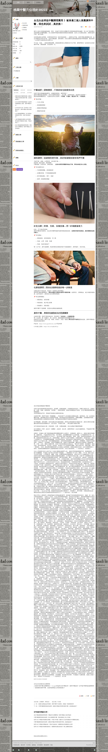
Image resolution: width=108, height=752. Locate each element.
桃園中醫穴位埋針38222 (30, 9)
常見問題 (28, 745)
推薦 (82, 696)
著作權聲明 (40, 745)
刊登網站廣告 (16, 745)
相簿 (28, 2)
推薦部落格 (25, 25)
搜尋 (30, 62)
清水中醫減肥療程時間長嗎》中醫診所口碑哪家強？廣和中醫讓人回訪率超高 (52, 715)
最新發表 (16, 90)
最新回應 (23, 90)
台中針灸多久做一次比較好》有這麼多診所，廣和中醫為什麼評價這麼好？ (23, 109)
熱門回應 (23, 92)
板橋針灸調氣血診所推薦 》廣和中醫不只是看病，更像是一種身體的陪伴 (56, 704)
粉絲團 (16, 750)
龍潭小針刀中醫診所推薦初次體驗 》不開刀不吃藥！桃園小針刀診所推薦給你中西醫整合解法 (56, 719)
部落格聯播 (19, 169)
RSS (14, 169)
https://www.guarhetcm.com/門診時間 (50, 323)
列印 (93, 696)
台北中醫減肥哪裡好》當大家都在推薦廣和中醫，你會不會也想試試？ (23, 115)
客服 (51, 745)
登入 (84, 750)
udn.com (93, 744)
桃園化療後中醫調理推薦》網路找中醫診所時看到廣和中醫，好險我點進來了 (23, 97)
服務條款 (34, 745)
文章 (18, 2)
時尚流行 (47, 701)
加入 (87, 750)
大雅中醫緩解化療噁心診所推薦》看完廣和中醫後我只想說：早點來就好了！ (23, 121)
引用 (87, 696)
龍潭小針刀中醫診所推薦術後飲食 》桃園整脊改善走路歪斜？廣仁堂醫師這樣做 (53, 726)
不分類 (59, 701)
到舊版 (51, 10)
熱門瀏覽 (16, 92)
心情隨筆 (41, 701)
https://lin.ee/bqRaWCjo (51, 326)
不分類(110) (17, 71)
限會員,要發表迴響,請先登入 (41, 736)
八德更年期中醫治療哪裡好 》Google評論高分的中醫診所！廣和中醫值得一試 (57, 686)
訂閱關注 (24, 27)
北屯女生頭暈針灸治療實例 (42, 684)
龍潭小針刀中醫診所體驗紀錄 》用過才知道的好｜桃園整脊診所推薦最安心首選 (53, 724)
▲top (94, 742)
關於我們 (23, 745)
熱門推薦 (29, 92)
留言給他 (24, 29)
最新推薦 (29, 90)
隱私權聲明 (46, 745)
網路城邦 (91, 750)
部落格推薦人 (20, 150)
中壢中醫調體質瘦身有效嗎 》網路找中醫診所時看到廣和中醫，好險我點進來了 (57, 706)
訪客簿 (38, 2)
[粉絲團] (13, 750)
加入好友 (24, 23)
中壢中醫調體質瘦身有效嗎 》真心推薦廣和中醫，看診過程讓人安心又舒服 (52, 717)
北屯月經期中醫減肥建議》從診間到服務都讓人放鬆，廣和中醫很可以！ (23, 103)
